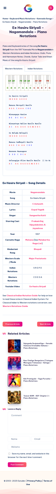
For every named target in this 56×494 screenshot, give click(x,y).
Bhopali (37, 249)
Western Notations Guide (15, 306)
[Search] (50, 8)
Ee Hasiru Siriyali (37, 286)
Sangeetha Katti (37, 215)
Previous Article (12, 324)
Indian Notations (35, 68)
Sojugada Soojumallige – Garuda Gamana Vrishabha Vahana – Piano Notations (37, 345)
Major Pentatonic (37, 258)
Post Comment (17, 465)
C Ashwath (37, 204)
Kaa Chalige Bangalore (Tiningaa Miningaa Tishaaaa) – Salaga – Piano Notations (38, 363)
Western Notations (14, 68)
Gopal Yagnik (37, 209)
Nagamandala (38, 192)
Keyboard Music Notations (22, 18)
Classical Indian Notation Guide (22, 295)
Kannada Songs (44, 18)
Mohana (29, 240)
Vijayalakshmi (36, 224)
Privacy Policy (34, 481)
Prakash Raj (37, 221)
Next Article (45, 324)
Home (5, 18)
